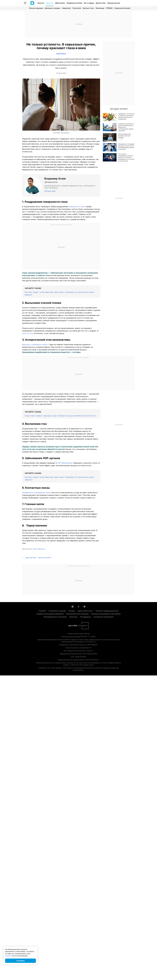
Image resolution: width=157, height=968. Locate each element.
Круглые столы (88, 8)
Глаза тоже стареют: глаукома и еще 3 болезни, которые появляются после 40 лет (60, 416)
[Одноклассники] (78, 606)
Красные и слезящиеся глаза (34, 344)
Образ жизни (60, 3)
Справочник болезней (122, 8)
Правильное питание (74, 3)
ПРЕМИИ (109, 8)
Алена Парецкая (39, 549)
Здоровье (49, 3)
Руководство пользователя (103, 617)
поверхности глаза (77, 206)
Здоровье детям (113, 3)
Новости (40, 3)
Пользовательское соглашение (77, 614)
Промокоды (100, 8)
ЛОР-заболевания (64, 463)
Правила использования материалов (50, 614)
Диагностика (101, 3)
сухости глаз (27, 333)
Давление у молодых (52, 8)
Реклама (71, 611)
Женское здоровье (36, 8)
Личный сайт (50, 191)
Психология (76, 8)
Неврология (66, 8)
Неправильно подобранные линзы (36, 492)
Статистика (73, 617)
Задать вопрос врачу (85, 611)
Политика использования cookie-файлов (105, 614)
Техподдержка (85, 617)
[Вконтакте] (72, 606)
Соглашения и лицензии (57, 611)
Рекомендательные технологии (55, 617)
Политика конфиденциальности (107, 611)
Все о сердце (89, 3)
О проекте (42, 611)
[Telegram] (84, 606)
